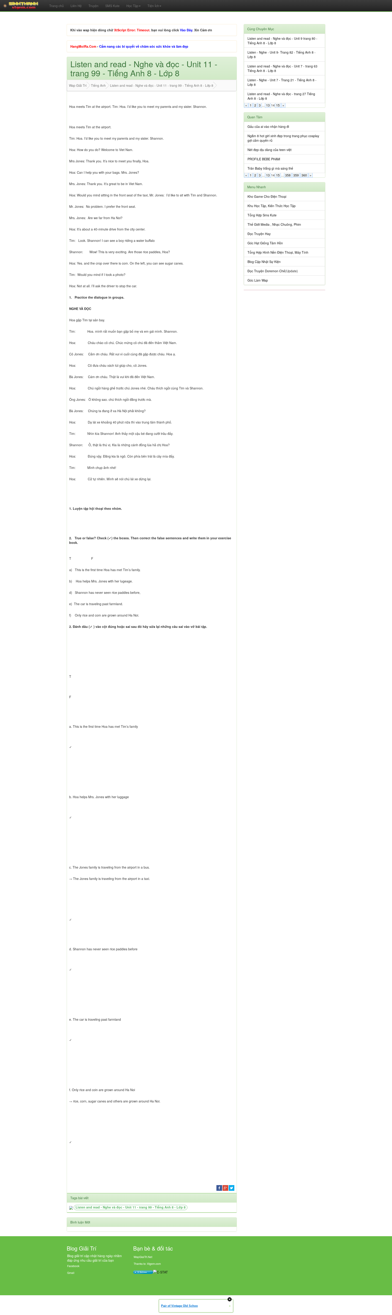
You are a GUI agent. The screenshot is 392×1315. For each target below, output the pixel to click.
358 (288, 175)
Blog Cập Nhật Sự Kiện (264, 261)
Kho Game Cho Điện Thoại (266, 196)
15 (278, 105)
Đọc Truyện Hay (259, 233)
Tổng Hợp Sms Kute (262, 215)
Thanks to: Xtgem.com (147, 1263)
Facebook (73, 1266)
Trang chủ (56, 5)
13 (268, 105)
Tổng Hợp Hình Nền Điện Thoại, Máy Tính (277, 252)
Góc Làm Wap (257, 280)
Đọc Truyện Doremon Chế (266, 271)
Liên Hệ (76, 5)
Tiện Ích (153, 5)
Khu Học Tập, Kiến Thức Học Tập (271, 205)
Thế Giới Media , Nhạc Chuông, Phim (274, 224)
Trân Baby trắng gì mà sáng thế (270, 168)
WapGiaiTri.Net (143, 1257)
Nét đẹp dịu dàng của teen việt (269, 149)
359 (296, 175)
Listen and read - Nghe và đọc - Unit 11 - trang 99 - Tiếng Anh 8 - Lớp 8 (131, 1207)
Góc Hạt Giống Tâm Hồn (265, 243)
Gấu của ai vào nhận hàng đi (268, 126)
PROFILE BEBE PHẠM (263, 159)
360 (304, 175)
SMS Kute (112, 5)
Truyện (93, 5)
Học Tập (132, 5)
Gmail (70, 1273)
